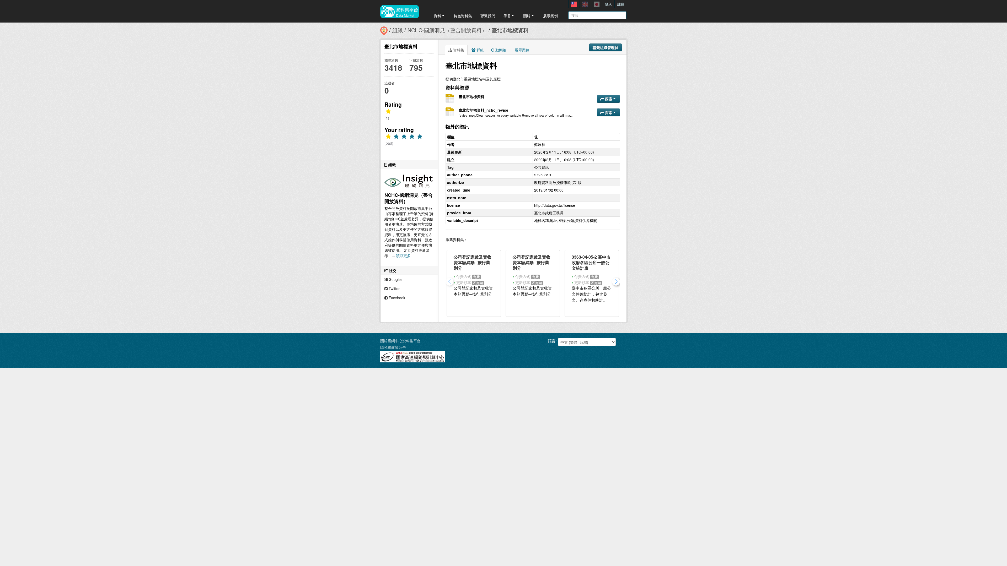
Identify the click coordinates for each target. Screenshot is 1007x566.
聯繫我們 (487, 15)
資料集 (458, 49)
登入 (608, 4)
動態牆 (500, 49)
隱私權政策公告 (393, 347)
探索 (608, 98)
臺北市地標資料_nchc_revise (483, 110)
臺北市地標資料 (510, 30)
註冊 (620, 4)
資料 (437, 15)
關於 (527, 15)
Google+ (395, 279)
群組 (479, 49)
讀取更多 (403, 255)
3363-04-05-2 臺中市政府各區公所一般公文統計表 (591, 262)
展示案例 (550, 15)
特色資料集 (463, 15)
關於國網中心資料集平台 (400, 340)
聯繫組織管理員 (605, 47)
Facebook (396, 297)
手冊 (507, 15)
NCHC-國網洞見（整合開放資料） (447, 30)
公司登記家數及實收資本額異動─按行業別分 (472, 262)
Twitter (394, 288)
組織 (397, 30)
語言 (551, 340)
